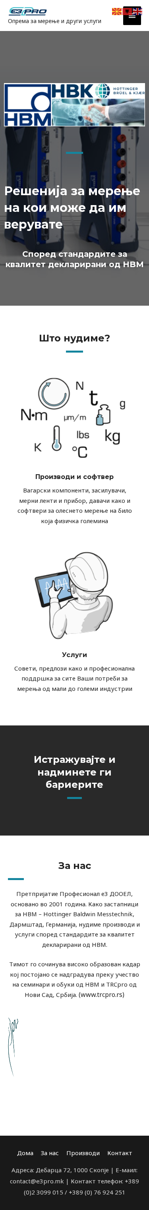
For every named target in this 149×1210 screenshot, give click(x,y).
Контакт (119, 1153)
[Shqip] (127, 11)
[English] (138, 11)
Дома (25, 1153)
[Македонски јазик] (117, 11)
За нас (50, 1153)
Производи (83, 1153)
